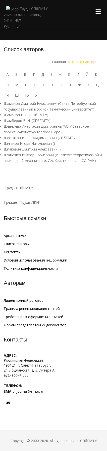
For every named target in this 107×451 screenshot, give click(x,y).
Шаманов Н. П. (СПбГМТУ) (26, 115)
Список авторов (86, 61)
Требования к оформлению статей (33, 316)
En (18, 26)
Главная (59, 61)
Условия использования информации (35, 260)
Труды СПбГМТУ (33, 8)
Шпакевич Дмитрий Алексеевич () (32, 149)
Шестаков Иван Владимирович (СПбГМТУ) (40, 137)
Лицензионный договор (24, 300)
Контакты (12, 252)
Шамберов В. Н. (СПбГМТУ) (27, 120)
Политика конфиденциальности (31, 268)
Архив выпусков (17, 235)
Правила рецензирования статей (32, 308)
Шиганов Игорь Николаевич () (29, 143)
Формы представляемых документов (35, 325)
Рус (6, 26)
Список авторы (16, 243)
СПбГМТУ (88, 440)
